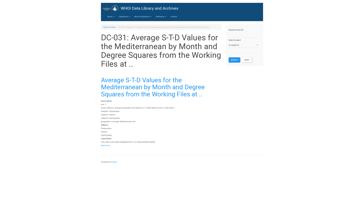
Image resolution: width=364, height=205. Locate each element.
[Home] (112, 8)
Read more (105, 145)
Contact (173, 17)
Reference (160, 17)
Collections (124, 17)
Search (234, 60)
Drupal (114, 162)
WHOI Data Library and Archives (149, 8)
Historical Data (109, 27)
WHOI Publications (142, 17)
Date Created (235, 40)
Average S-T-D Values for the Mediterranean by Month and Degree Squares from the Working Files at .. (153, 87)
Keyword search (236, 30)
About (110, 17)
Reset (247, 60)
